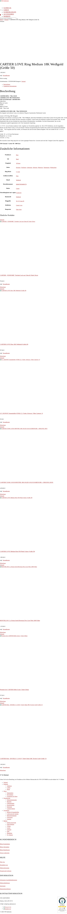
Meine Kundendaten (5, 844)
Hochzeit (18, 167)
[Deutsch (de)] (7, 907)
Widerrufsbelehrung (5, 883)
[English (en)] (7, 908)
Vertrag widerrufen (4, 853)
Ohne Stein (19, 209)
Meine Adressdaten (4, 847)
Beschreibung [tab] (6, 84)
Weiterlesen (3, 287)
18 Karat (18, 163)
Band (17, 159)
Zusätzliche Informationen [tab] (9, 86)
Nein (17, 176)
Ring (17, 155)
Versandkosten (6, 75)
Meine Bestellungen (5, 850)
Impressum (2, 886)
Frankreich (18, 192)
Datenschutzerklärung (5, 889)
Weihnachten (53, 167)
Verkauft (23, 81)
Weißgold (18, 180)
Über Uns (2, 862)
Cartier (17, 188)
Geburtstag (29, 167)
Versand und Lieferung (5, 871)
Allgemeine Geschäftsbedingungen (8, 880)
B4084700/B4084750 (21, 184)
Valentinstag (46, 167)
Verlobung (23, 167)
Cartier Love (19, 205)
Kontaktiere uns (4, 865)
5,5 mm (18, 171)
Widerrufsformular (4, 868)
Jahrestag (35, 167)
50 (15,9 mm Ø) (20, 201)
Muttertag (40, 167)
